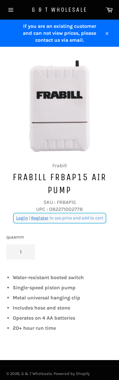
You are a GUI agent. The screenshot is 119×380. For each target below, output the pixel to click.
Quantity (15, 237)
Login (22, 218)
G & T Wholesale (59, 9)
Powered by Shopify (72, 373)
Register (40, 218)
